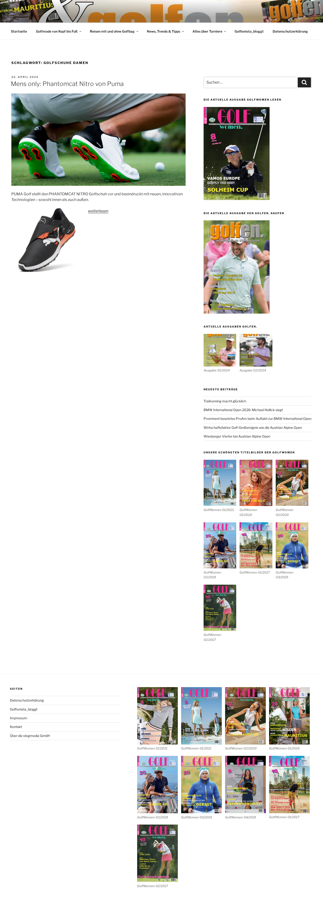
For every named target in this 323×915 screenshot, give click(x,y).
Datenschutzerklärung (290, 31)
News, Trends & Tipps (163, 31)
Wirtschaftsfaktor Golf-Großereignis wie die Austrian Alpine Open (253, 428)
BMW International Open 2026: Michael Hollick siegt (243, 410)
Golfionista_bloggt (249, 31)
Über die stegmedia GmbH (30, 736)
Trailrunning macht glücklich (225, 401)
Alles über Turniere (207, 31)
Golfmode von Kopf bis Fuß (57, 31)
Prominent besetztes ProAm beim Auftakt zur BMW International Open (257, 419)
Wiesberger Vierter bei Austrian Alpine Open (237, 436)
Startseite (19, 31)
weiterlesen (98, 211)
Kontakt (16, 727)
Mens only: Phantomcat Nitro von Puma (67, 83)
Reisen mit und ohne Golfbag (112, 31)
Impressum (18, 718)
